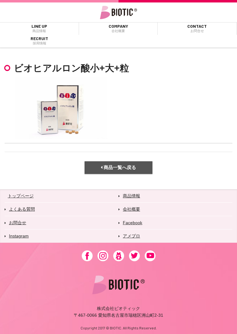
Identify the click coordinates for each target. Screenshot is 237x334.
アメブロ (131, 235)
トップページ (21, 195)
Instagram (19, 235)
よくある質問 (22, 209)
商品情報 (131, 195)
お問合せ (17, 222)
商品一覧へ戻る (119, 167)
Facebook (132, 222)
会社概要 (131, 209)
